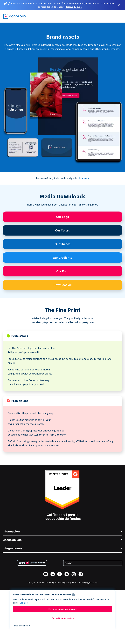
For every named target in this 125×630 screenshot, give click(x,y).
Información (11, 531)
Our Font (62, 271)
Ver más (24, 602)
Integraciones (12, 548)
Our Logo (62, 217)
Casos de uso (12, 540)
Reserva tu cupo (73, 6)
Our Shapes (62, 244)
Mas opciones (21, 625)
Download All (62, 285)
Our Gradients (62, 258)
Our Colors (62, 230)
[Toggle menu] (117, 16)
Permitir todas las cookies (62, 609)
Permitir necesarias (63, 618)
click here (83, 178)
